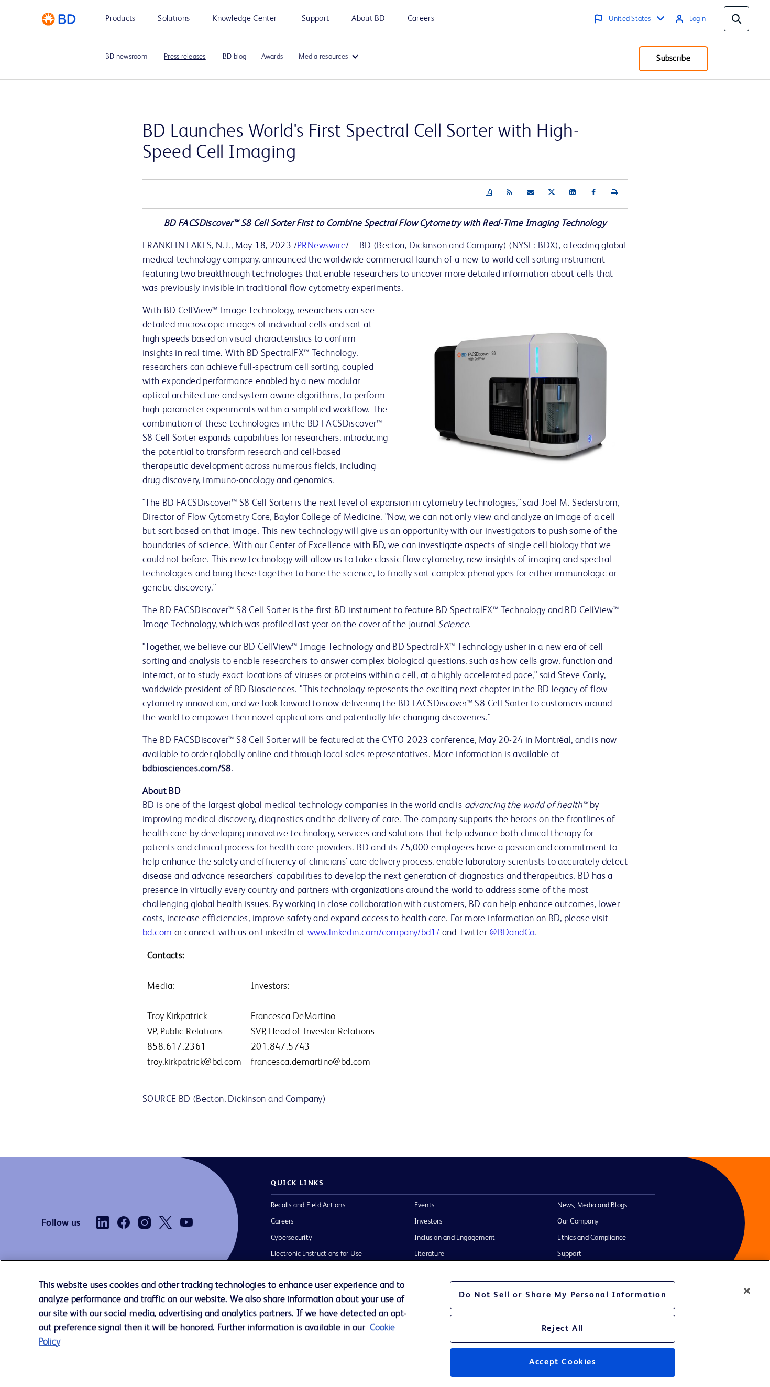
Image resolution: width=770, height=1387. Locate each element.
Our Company (578, 1221)
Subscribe (673, 58)
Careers (282, 1221)
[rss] (510, 193)
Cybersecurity (291, 1237)
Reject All (563, 1329)
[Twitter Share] (551, 193)
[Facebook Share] (593, 193)
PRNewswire (321, 245)
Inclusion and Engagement (455, 1237)
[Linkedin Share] (572, 193)
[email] (530, 193)
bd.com (157, 932)
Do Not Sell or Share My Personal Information (562, 1295)
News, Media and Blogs (592, 1205)
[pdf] (489, 193)
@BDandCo (511, 932)
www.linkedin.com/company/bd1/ (373, 932)
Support (569, 1254)
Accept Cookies (562, 1362)
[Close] (746, 1290)
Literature (429, 1254)
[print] (614, 193)
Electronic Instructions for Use (316, 1254)
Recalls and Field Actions (308, 1205)
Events (424, 1205)
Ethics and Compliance (591, 1237)
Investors (428, 1221)
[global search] (736, 18)
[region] (385, 1323)
